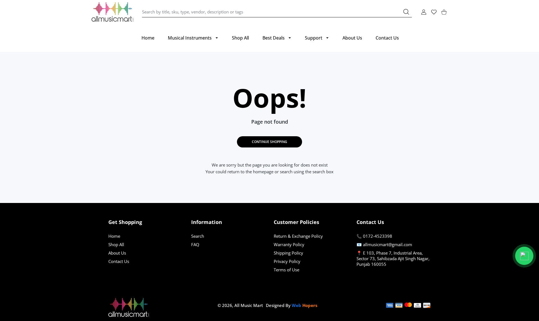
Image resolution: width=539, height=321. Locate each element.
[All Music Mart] (113, 11)
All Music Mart (248, 305)
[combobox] (277, 12)
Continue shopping (269, 141)
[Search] (406, 11)
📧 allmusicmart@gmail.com (384, 244)
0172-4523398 (377, 236)
